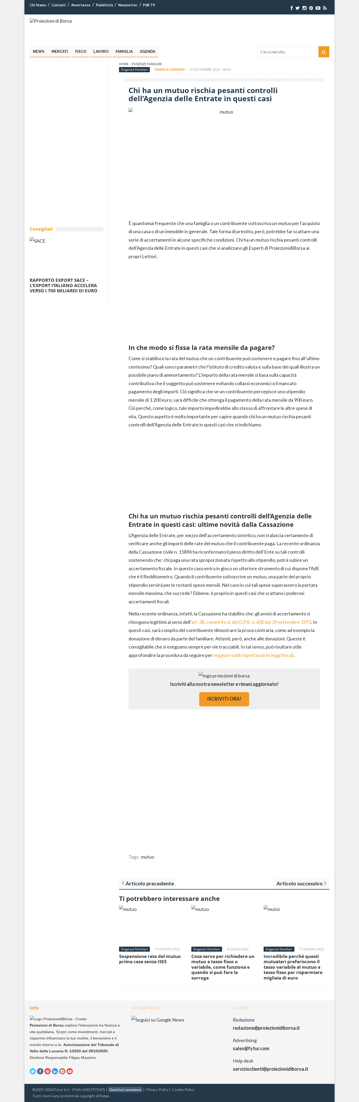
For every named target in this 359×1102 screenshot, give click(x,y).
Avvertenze (80, 5)
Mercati (60, 51)
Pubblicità (104, 5)
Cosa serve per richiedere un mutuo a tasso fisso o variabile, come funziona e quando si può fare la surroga (222, 967)
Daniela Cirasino (170, 69)
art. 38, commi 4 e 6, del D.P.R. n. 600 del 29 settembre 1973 (251, 622)
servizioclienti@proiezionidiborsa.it (270, 1069)
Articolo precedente (150, 883)
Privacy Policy (157, 1089)
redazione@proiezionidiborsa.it (266, 1028)
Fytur (104, 1096)
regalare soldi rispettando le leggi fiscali (253, 655)
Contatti (59, 5)
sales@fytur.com (251, 1048)
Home (124, 64)
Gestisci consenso (125, 1089)
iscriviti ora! (224, 699)
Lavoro (101, 51)
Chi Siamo (38, 5)
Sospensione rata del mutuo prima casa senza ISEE (150, 959)
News (38, 51)
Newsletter (127, 5)
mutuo (147, 857)
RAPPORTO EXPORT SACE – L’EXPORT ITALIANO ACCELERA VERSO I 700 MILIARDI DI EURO (64, 285)
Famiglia (124, 51)
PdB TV (149, 5)
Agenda (147, 51)
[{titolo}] (292, 8)
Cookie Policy (183, 1089)
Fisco (80, 51)
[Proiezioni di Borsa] (51, 21)
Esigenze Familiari (147, 64)
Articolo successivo (299, 883)
